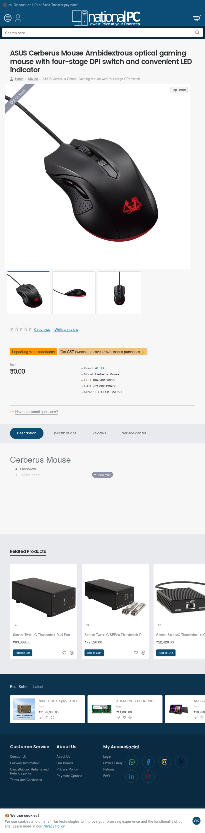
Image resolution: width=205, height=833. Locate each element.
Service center (134, 433)
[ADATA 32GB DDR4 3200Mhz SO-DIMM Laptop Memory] (101, 709)
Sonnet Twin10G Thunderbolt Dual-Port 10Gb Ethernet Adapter (43, 635)
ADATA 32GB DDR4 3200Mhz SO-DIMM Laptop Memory (138, 701)
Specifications (64, 433)
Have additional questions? (36, 412)
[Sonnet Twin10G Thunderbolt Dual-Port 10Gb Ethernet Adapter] (44, 597)
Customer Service (29, 746)
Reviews (99, 433)
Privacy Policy (53, 825)
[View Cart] (196, 18)
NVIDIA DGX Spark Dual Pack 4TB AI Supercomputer (60, 701)
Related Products (28, 551)
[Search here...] (197, 32)
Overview (28, 468)
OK (196, 820)
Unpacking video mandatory (33, 351)
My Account (116, 746)
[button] (8, 293)
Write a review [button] (66, 329)
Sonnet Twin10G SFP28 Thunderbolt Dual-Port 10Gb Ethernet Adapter (115, 635)
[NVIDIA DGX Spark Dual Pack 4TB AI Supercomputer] (24, 709)
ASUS (99, 368)
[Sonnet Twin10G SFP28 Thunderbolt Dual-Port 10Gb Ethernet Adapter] (115, 597)
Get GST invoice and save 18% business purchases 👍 (102, 351)
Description (26, 433)
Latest (38, 686)
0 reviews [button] (42, 329)
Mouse (33, 78)
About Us (66, 746)
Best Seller (19, 686)
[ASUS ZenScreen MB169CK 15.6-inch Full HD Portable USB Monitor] (179, 709)
